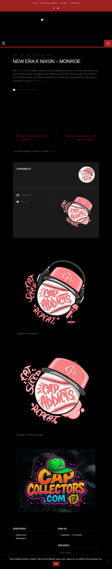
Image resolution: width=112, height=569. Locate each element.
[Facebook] (53, 8)
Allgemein (24, 202)
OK (56, 564)
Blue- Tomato (35, 81)
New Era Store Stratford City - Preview (34, 138)
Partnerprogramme (48, 3)
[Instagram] (58, 8)
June (28, 55)
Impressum (75, 3)
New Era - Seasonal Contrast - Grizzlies (79, 138)
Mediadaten (21, 538)
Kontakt (64, 3)
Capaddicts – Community (71, 535)
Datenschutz (21, 535)
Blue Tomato (21, 70)
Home (35, 3)
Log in (53, 151)
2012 (22, 55)
